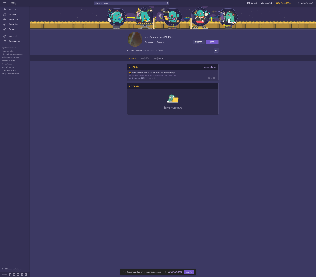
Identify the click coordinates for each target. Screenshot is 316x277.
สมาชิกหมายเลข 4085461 (137, 78)
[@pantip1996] (26, 274)
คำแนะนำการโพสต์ (8, 51)
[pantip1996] (19, 274)
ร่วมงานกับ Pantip (8, 67)
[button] (4, 3)
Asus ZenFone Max (170, 75)
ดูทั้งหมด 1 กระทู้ (210, 67)
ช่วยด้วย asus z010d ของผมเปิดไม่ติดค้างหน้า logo (153, 73)
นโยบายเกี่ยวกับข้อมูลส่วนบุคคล (12, 54)
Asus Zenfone (158, 75)
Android (141, 75)
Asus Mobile (133, 75)
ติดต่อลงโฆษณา (7, 64)
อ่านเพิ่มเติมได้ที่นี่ (175, 272)
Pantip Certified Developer (10, 74)
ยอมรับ (189, 272)
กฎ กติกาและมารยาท (9, 48)
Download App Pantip (9, 70)
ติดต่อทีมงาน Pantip (8, 61)
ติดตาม (212, 42)
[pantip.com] (13, 3)
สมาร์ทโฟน (148, 75)
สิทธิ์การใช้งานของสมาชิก (10, 57)
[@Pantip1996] (15, 274)
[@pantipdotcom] (23, 274)
